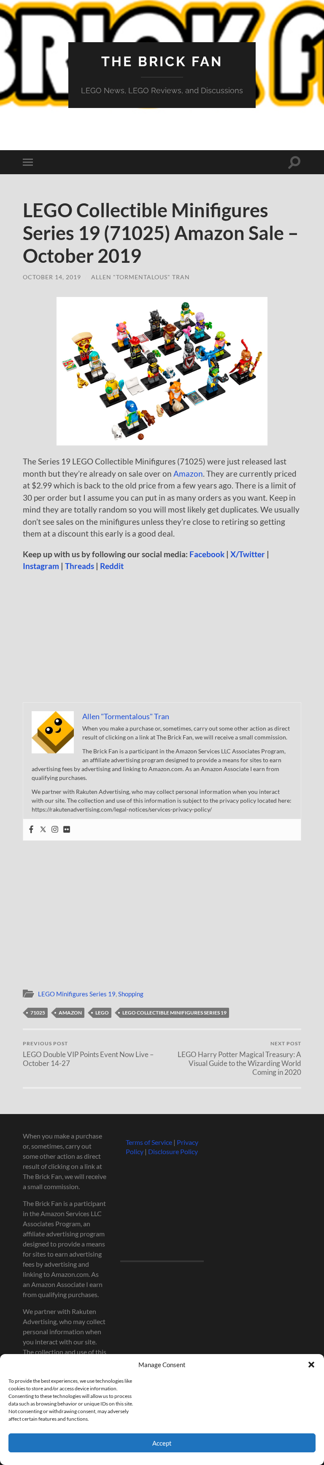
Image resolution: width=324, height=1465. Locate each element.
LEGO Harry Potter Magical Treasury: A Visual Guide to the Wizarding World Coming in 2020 (239, 1058)
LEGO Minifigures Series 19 (77, 994)
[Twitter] (43, 830)
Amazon (188, 473)
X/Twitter (247, 554)
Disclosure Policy (173, 1151)
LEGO (102, 1012)
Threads (79, 566)
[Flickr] (66, 830)
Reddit (112, 566)
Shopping (130, 994)
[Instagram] (55, 830)
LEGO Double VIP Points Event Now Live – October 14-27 (88, 1053)
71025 (37, 1012)
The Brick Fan (162, 61)
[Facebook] (31, 830)
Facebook (206, 554)
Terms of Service (149, 1142)
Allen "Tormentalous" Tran (140, 277)
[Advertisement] (162, 640)
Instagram (41, 566)
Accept (162, 1443)
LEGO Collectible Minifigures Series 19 (174, 1012)
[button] (311, 1364)
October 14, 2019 (52, 277)
